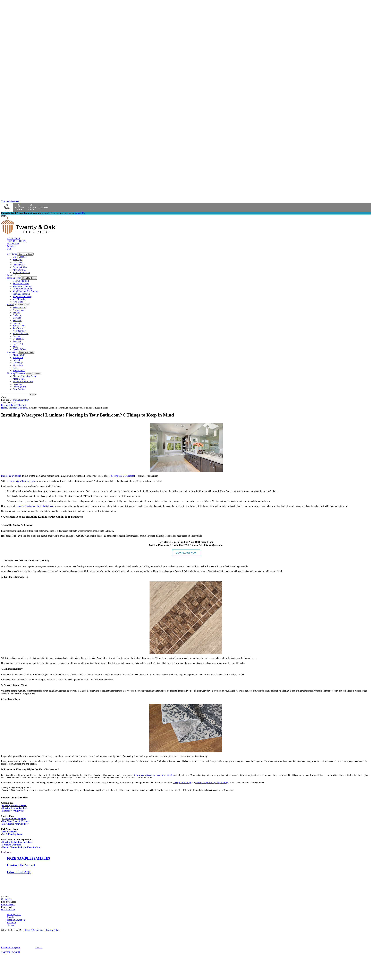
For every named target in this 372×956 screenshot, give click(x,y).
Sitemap (10, 925)
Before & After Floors (23, 381)
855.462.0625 (13, 238)
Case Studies (19, 389)
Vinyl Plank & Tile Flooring (26, 291)
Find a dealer (13, 243)
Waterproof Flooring (22, 286)
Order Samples (19, 257)
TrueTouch (18, 328)
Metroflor (17, 320)
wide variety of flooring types (21, 481)
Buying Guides (20, 267)
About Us (80, 213)
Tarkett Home (19, 325)
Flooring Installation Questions (17, 842)
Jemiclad (17, 341)
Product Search (14, 275)
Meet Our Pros (19, 270)
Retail (15, 368)
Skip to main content (10, 201)
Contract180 (18, 338)
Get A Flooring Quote (12, 834)
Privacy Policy (52, 930)
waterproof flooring (182, 782)
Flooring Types (14, 278)
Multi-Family (19, 355)
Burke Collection (20, 333)
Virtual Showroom (21, 272)
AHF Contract (19, 331)
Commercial (12, 352)
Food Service (19, 370)
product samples (20, 400)
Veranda (16, 312)
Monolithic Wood (21, 283)
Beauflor (17, 318)
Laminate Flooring (21, 294)
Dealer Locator (8, 909)
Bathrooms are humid (11, 476)
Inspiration (18, 384)
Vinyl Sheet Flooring (22, 296)
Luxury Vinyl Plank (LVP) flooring (211, 782)
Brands (10, 304)
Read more (6, 852)
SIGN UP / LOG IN (16, 241)
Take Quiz (17, 259)
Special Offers (19, 349)
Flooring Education (16, 373)
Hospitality (18, 362)
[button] (25, 254)
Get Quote (17, 262)
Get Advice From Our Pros (15, 824)
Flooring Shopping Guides (25, 376)
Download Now (186, 553)
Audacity (17, 315)
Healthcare (18, 357)
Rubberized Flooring (22, 288)
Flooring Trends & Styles (14, 805)
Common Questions (18, 407)
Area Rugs (18, 301)
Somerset (17, 323)
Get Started (12, 254)
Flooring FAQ (19, 386)
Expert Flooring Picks (13, 810)
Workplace (18, 365)
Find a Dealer (19, 264)
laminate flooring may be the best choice (34, 506)
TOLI (15, 346)
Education (17, 360)
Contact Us (6, 899)
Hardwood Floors (21, 281)
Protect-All (18, 344)
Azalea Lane (18, 310)
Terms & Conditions (34, 930)
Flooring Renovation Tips (14, 808)
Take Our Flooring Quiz (14, 818)
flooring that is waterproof (122, 476)
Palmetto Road (19, 307)
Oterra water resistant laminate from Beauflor (153, 775)
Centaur (16, 336)
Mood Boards (19, 379)
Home (4, 407)
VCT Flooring (19, 299)
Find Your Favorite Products (16, 821)
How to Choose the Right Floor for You (21, 847)
